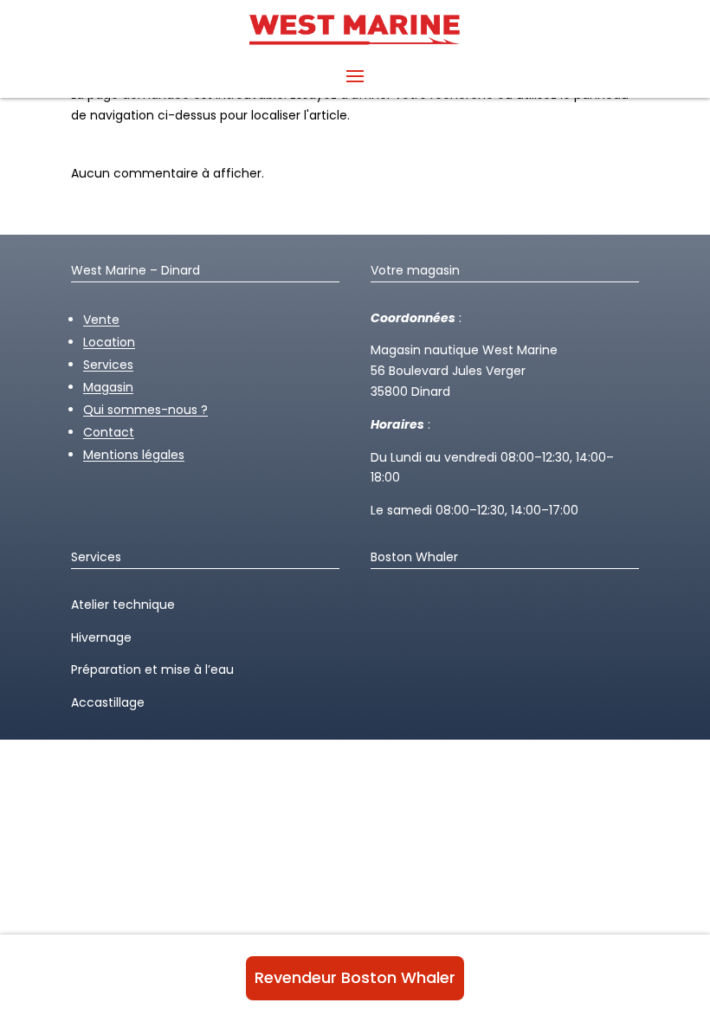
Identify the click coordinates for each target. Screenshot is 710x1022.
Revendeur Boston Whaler (355, 977)
